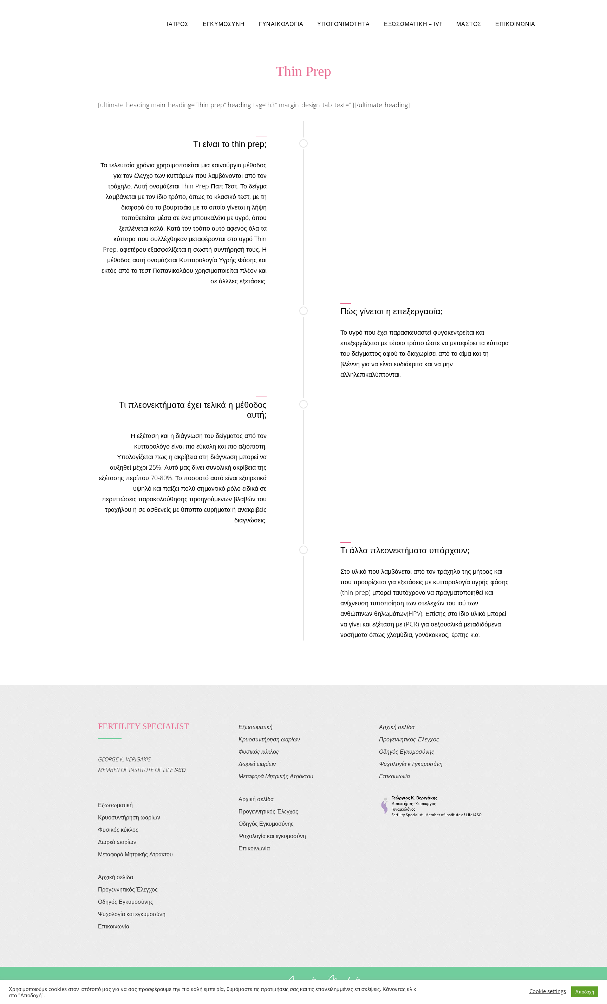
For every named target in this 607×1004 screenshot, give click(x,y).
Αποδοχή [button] (584, 992)
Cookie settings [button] (547, 991)
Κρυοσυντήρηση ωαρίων (129, 817)
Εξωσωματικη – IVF (413, 24)
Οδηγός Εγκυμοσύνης (125, 902)
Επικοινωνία (113, 926)
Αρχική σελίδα (115, 877)
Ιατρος (178, 24)
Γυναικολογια (281, 24)
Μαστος (468, 24)
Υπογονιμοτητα (343, 24)
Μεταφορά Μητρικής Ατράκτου (135, 854)
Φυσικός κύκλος (118, 830)
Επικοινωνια (515, 24)
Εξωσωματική (115, 805)
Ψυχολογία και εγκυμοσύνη (131, 914)
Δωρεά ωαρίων (117, 842)
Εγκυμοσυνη (224, 24)
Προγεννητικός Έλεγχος (128, 889)
